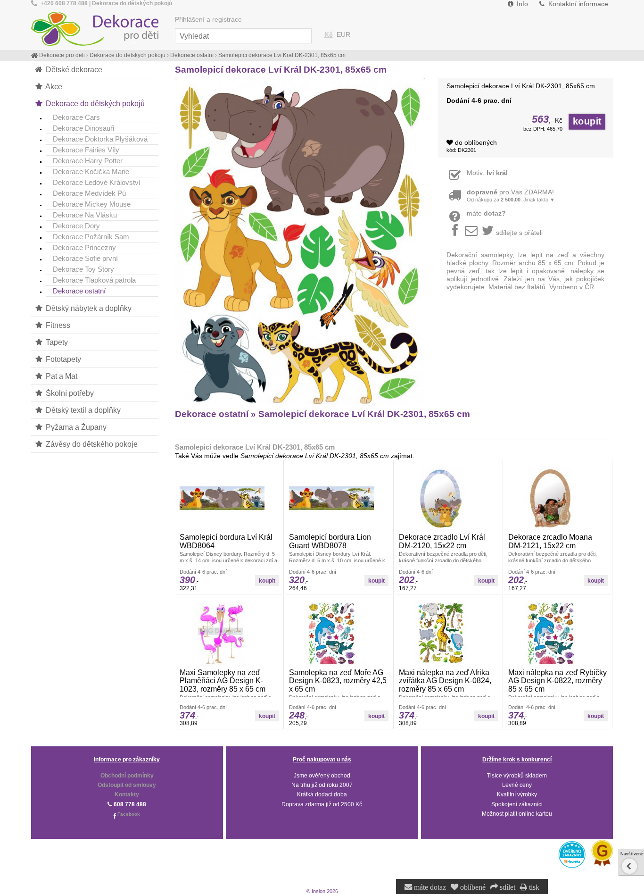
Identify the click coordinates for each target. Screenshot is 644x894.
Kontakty (127, 794)
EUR (343, 34)
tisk (533, 887)
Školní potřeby (69, 393)
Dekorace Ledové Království (96, 182)
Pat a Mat (60, 376)
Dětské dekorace (73, 69)
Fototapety (62, 359)
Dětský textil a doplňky (82, 410)
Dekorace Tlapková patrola (94, 280)
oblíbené (472, 887)
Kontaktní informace (577, 4)
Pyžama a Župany (75, 427)
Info (521, 4)
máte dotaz (429, 887)
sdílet (506, 887)
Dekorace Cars (76, 117)
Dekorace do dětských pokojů (94, 103)
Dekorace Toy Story (83, 269)
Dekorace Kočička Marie (91, 171)
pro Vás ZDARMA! (511, 195)
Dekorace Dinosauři (83, 128)
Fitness (57, 325)
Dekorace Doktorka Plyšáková (100, 139)
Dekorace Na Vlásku (85, 215)
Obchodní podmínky (127, 775)
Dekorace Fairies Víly (86, 150)
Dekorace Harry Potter (88, 161)
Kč (328, 34)
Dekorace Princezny (84, 247)
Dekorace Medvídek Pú (89, 193)
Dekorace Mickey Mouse (92, 204)
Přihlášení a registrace (208, 19)
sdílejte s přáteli (519, 232)
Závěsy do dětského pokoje (91, 444)
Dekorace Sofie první (85, 258)
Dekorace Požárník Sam (91, 237)
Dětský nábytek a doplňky (88, 308)
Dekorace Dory (76, 226)
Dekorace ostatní (79, 291)
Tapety (56, 342)
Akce (53, 86)
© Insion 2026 (322, 891)
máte (486, 213)
